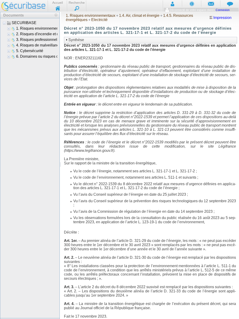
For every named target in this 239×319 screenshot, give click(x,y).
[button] (55, 15)
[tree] (29, 168)
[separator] (60, 165)
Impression (222, 18)
